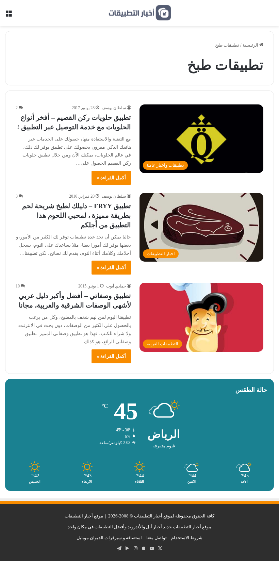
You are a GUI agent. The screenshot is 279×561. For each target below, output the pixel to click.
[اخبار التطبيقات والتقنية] (139, 13)
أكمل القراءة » (111, 177)
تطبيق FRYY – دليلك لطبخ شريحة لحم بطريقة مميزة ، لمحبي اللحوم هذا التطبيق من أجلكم (76, 215)
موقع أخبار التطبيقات (84, 515)
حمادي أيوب (116, 286)
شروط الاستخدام (186, 537)
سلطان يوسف (114, 107)
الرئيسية (251, 45)
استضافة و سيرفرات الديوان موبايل (109, 537)
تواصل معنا (156, 537)
